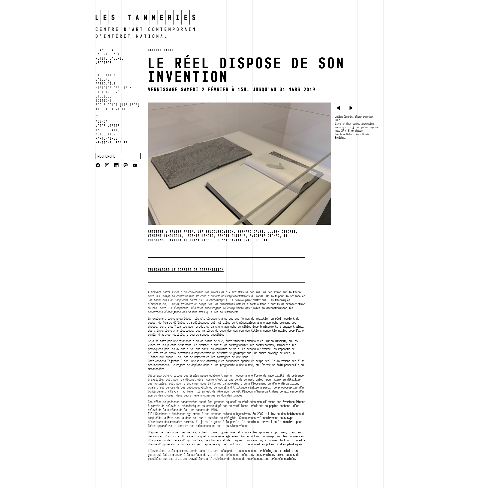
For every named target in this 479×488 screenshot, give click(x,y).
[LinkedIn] (116, 166)
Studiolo (104, 96)
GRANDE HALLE (108, 50)
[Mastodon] (125, 166)
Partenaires (107, 138)
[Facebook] (98, 166)
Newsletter (106, 134)
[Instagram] (107, 166)
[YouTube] (135, 166)
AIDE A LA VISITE (112, 109)
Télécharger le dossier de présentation (186, 270)
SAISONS (103, 79)
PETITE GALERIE (110, 58)
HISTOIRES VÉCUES (112, 92)
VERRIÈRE (104, 63)
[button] (339, 108)
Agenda (102, 121)
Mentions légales (112, 143)
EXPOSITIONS (107, 75)
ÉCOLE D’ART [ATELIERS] (118, 105)
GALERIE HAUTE (109, 54)
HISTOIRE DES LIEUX (114, 88)
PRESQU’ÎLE (106, 84)
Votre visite (108, 126)
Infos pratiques (111, 130)
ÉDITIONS (104, 100)
